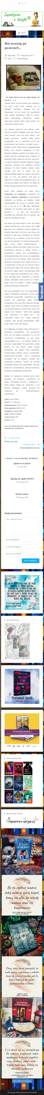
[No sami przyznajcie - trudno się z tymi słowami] (22, 895)
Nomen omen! (22, 494)
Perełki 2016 (34, 426)
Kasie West (20, 426)
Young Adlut (19, 428)
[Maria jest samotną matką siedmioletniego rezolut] (22, 854)
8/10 (9, 426)
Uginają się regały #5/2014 (22, 478)
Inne (9, 58)
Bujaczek (11, 55)
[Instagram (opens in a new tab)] (22, 3)
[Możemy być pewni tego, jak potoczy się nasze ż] (22, 1017)
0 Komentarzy (22, 58)
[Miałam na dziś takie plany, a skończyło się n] (22, 1058)
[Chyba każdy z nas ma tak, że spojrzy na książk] (22, 936)
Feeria (14, 426)
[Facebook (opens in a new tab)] (19, 3)
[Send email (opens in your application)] (25, 3)
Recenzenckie (9, 428)
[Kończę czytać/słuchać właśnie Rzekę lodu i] (22, 976)
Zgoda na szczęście (22, 463)
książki (26, 426)
